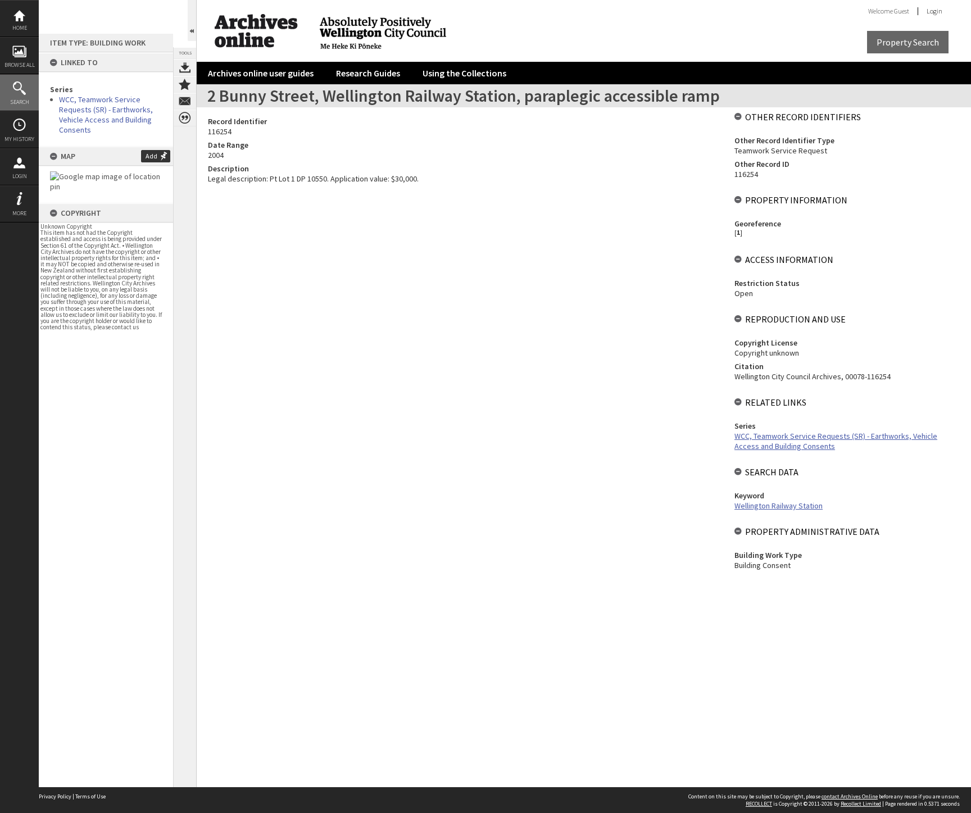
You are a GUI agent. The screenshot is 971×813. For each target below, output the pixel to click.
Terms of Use (90, 796)
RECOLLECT (759, 803)
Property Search (908, 42)
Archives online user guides (261, 73)
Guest (901, 11)
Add (151, 156)
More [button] (19, 213)
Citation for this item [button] (185, 118)
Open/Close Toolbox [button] (192, 20)
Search (19, 102)
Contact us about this (185, 101)
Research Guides (368, 73)
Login (19, 176)
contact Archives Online (850, 796)
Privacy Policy (55, 796)
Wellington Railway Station (778, 506)
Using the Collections (464, 73)
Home (19, 27)
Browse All (19, 65)
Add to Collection (185, 84)
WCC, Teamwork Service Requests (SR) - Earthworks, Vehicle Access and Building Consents (106, 114)
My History (19, 139)
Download (185, 67)
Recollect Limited (861, 803)
